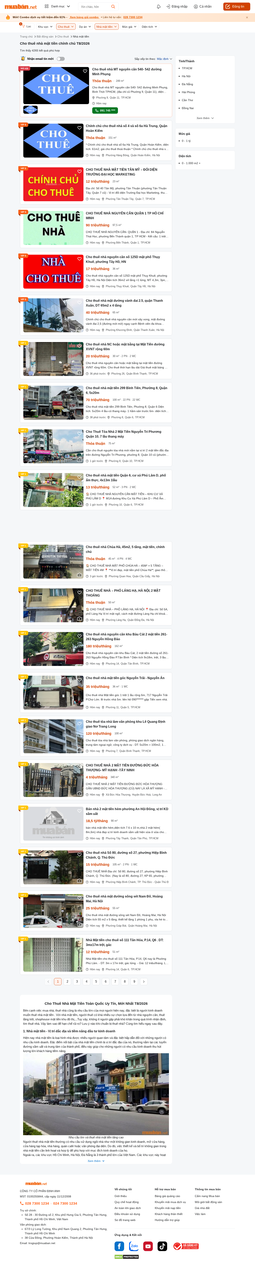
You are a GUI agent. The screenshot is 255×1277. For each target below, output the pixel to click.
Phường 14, (113, 663)
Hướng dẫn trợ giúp (167, 1220)
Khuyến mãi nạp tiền (168, 1208)
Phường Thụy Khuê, (117, 286)
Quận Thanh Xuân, (144, 329)
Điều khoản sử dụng (127, 1214)
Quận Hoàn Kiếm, (141, 155)
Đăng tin (238, 6)
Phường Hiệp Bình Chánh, (121, 882)
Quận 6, (129, 417)
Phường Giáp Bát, (116, 925)
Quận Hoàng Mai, (138, 925)
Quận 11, (115, 97)
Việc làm (200, 1214)
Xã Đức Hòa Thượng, (118, 794)
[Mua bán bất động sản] (21, 6)
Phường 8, (117, 417)
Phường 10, (116, 504)
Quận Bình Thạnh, (136, 373)
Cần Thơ (187, 100)
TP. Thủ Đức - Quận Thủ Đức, (155, 882)
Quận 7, (139, 198)
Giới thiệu (121, 1196)
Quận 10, (127, 461)
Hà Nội (156, 155)
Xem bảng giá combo (84, 17)
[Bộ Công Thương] (186, 1250)
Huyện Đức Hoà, (141, 794)
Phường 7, (112, 750)
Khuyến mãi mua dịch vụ (170, 1202)
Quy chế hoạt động (127, 1202)
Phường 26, (118, 373)
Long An (157, 794)
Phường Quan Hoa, (120, 576)
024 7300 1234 (65, 1203)
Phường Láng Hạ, (116, 619)
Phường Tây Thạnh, (117, 838)
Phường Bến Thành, (117, 242)
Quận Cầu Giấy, (141, 576)
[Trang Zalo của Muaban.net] (133, 1247)
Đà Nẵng (187, 84)
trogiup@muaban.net (41, 1243)
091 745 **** (107, 110)
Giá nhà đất (202, 1208)
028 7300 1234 (132, 17)
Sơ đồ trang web (125, 1220)
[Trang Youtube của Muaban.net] (148, 1247)
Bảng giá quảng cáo (167, 1196)
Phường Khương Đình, (119, 329)
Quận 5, (125, 707)
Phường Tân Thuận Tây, (120, 198)
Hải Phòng (188, 92)
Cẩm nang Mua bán (207, 1196)
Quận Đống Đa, (136, 619)
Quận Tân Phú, (139, 838)
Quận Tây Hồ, (138, 286)
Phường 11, (113, 707)
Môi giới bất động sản (208, 1202)
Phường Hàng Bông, (118, 155)
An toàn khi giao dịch (128, 1208)
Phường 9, (102, 97)
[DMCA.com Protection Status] (127, 1258)
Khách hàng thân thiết (168, 1214)
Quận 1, (135, 242)
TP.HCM (126, 97)
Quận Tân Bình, (130, 663)
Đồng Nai (188, 108)
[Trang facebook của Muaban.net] (119, 1247)
